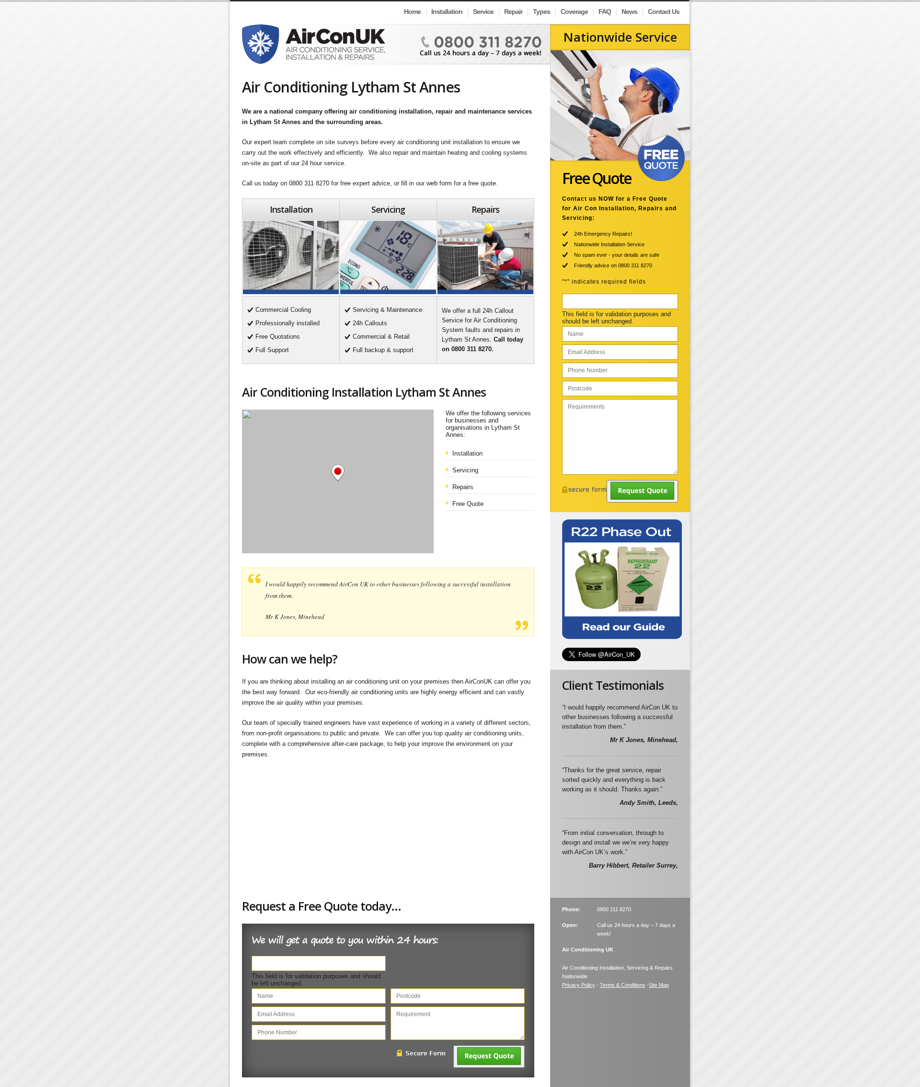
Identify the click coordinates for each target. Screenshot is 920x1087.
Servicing (465, 470)
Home (412, 11)
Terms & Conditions (622, 985)
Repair (513, 11)
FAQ (604, 11)
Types (541, 11)
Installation (446, 11)
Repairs (462, 487)
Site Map (659, 985)
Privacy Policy (578, 985)
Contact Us (663, 11)
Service (483, 11)
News (629, 11)
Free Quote (467, 503)
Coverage (574, 11)
